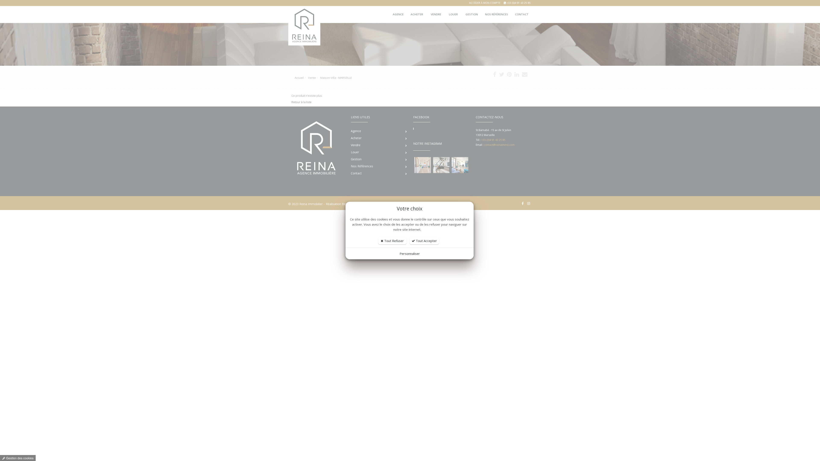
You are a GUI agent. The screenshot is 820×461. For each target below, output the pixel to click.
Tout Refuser (393, 241)
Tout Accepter (426, 241)
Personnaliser (410, 253)
